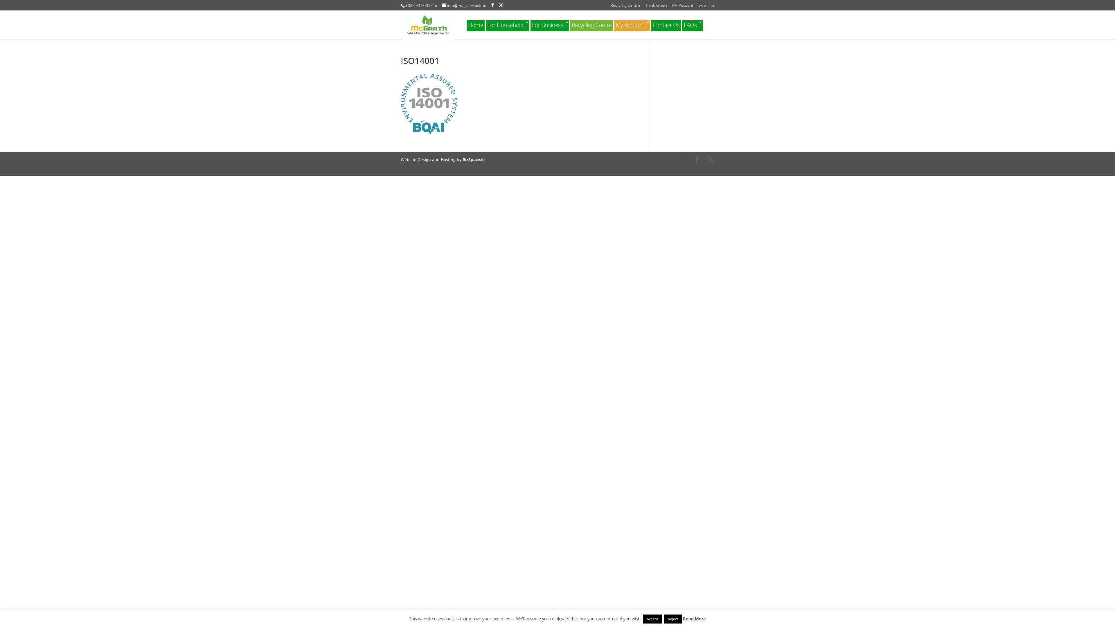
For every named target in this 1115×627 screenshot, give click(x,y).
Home (475, 25)
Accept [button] (652, 618)
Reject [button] (673, 618)
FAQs (690, 25)
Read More (694, 618)
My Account (682, 5)
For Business (547, 25)
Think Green (656, 5)
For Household (505, 25)
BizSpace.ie (474, 159)
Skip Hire (706, 5)
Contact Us (666, 25)
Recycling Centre (625, 5)
